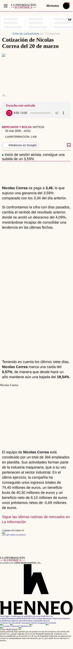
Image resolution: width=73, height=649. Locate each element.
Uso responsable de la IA (39, 621)
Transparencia (12, 618)
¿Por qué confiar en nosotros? (14, 535)
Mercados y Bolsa (17, 127)
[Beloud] (25, 626)
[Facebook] (19, 623)
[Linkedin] (51, 623)
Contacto (59, 618)
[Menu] (5, 5)
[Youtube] (9, 626)
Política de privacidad (35, 616)
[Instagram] (37, 623)
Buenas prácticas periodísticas (17, 621)
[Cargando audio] (9, 113)
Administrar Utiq (49, 618)
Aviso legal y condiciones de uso (13, 616)
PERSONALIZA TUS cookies (30, 618)
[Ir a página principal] (23, 5)
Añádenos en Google (22, 145)
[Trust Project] (11, 530)
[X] (5, 623)
